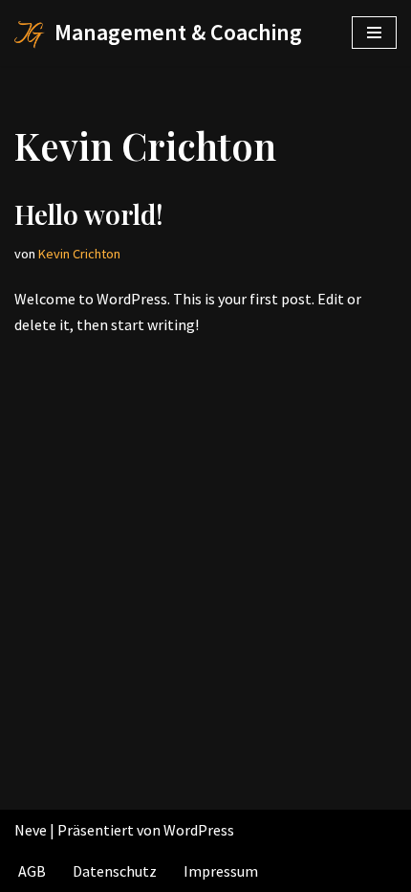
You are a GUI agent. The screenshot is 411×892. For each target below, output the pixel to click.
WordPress (198, 829)
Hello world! (88, 214)
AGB (32, 871)
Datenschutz (115, 871)
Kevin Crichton (79, 253)
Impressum (221, 871)
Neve (30, 829)
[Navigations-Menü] (374, 32)
